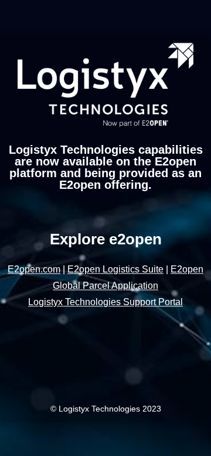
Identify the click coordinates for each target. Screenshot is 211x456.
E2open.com (34, 270)
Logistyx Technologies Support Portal (105, 303)
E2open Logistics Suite (115, 270)
